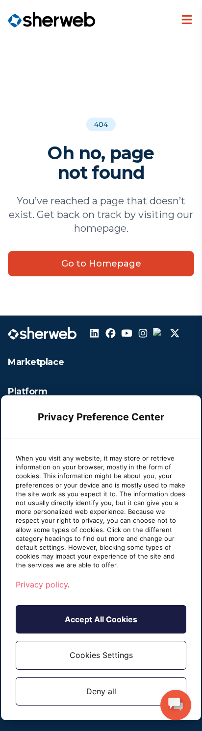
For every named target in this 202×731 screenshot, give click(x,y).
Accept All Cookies (101, 619)
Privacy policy (42, 584)
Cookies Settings (101, 655)
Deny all (101, 691)
